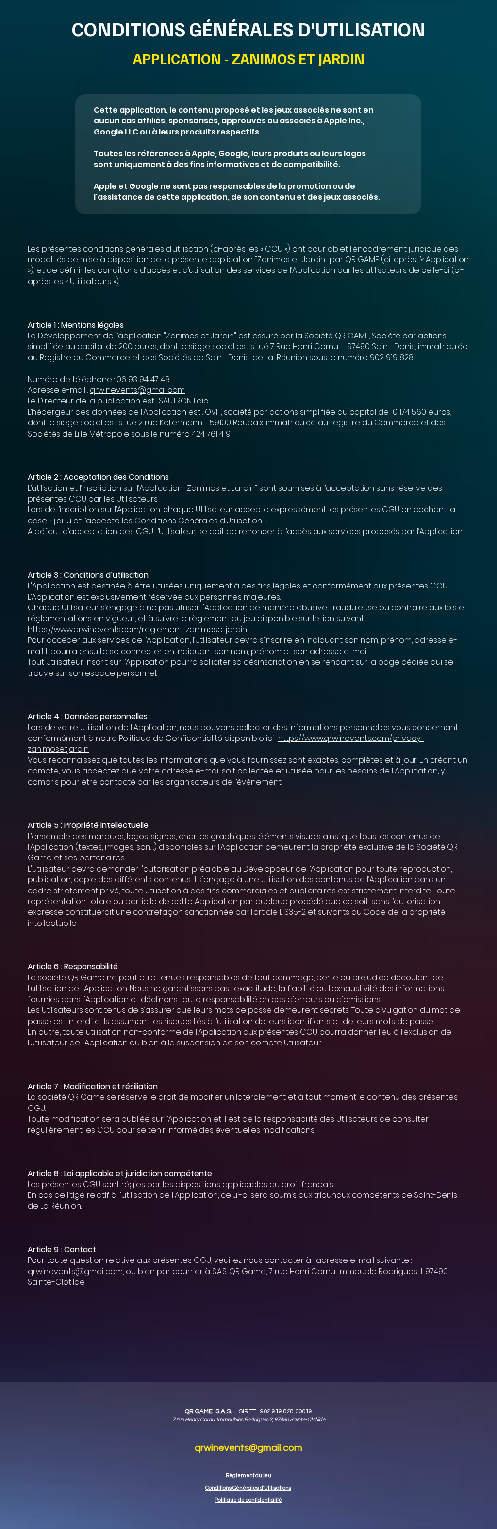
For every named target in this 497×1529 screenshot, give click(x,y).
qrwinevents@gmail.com (137, 390)
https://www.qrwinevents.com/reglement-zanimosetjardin (137, 629)
